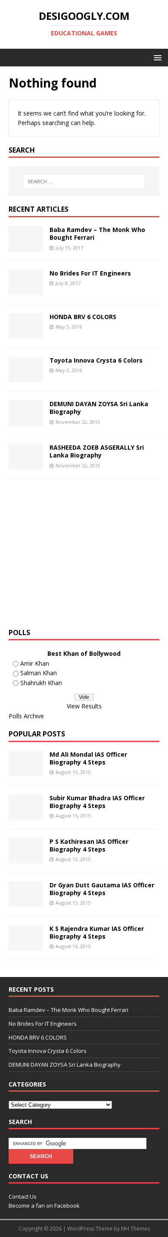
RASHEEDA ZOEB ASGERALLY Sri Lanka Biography (97, 451)
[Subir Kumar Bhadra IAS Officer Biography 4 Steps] (26, 815)
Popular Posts (37, 734)
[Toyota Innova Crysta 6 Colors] (26, 377)
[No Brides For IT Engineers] (26, 290)
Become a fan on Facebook (44, 1205)
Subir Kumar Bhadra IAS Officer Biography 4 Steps (97, 802)
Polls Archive (26, 716)
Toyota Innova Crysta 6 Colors (96, 360)
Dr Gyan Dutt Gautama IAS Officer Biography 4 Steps (102, 889)
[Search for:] (84, 181)
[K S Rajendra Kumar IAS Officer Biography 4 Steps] (26, 945)
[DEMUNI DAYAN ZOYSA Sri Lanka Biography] (26, 421)
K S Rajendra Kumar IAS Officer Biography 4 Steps (97, 932)
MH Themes (135, 1228)
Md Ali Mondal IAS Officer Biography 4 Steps (88, 758)
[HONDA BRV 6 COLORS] (26, 334)
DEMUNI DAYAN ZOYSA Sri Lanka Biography (99, 408)
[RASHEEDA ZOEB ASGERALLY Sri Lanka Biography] (26, 464)
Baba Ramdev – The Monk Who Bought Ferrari (97, 233)
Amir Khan (34, 663)
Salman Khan (38, 673)
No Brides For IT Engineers (90, 273)
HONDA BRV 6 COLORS (83, 317)
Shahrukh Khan (41, 683)
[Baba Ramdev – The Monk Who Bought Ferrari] (26, 247)
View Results (84, 706)
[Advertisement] (81, 556)
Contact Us (23, 1196)
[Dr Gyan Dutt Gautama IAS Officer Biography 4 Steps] (26, 902)
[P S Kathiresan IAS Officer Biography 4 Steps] (26, 858)
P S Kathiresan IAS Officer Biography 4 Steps (89, 845)
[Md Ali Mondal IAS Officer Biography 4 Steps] (26, 771)
